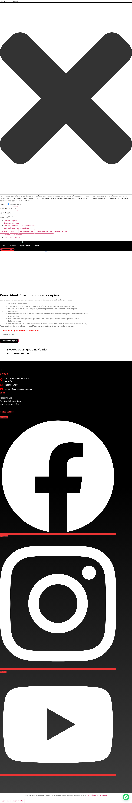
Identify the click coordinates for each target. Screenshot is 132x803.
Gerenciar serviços (11, 223)
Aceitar (4, 231)
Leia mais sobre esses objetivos (16, 228)
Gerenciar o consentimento (12, 801)
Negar (13, 231)
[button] (66, 98)
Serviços (13, 246)
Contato (36, 246)
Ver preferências (26, 231)
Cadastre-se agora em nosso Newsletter (19, 330)
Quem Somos (25, 246)
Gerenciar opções (11, 221)
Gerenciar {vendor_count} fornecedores (19, 225)
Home (4, 246)
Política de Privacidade (13, 235)
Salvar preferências (44, 231)
